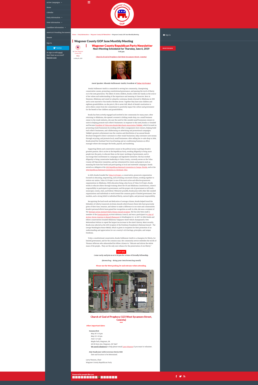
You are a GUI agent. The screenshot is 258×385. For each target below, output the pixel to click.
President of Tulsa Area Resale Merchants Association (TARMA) (118, 125)
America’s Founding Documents (56, 32)
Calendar (47, 12)
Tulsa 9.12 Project (144, 83)
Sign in (168, 35)
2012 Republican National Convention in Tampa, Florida (126, 167)
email (58, 52)
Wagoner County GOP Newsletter (101, 34)
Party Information (51, 17)
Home (46, 7)
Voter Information (51, 22)
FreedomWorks (103, 214)
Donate (47, 37)
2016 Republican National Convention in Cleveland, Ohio (106, 170)
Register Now (168, 48)
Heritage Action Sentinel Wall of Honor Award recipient (109, 212)
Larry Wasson (128, 347)
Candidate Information (53, 27)
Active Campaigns (51, 2)
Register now (49, 58)
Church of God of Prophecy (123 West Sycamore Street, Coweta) (121, 318)
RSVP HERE (121, 252)
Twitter (56, 48)
